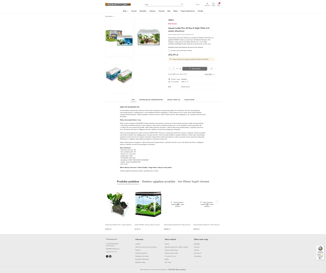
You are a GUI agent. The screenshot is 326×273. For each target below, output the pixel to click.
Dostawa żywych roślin (171, 253)
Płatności (138, 250)
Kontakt (167, 244)
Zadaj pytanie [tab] (189, 100)
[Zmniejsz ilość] (169, 68)
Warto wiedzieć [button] (170, 239)
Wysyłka (137, 244)
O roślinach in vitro (170, 256)
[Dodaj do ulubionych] (211, 69)
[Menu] (323, 246)
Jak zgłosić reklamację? (142, 259)
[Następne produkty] (217, 201)
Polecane (196, 247)
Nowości (196, 250)
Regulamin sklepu (140, 262)
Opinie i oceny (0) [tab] (173, 100)
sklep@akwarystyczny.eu (112, 249)
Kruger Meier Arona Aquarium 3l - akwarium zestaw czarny (206, 225)
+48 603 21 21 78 (111, 252)
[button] (125, 11)
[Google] (110, 256)
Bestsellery (197, 244)
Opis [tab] (133, 100)
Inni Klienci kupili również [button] (193, 181)
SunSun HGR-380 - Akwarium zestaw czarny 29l (117, 225)
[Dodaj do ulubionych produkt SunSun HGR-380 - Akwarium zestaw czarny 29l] (130, 188)
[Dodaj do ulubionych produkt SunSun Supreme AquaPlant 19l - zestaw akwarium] (189, 188)
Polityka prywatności (141, 253)
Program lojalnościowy (171, 250)
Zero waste (168, 262)
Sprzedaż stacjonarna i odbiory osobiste (176, 247)
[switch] (320, 258)
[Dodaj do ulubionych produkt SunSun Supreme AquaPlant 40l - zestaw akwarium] (160, 188)
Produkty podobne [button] (128, 181)
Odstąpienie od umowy (142, 256)
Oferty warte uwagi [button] (201, 239)
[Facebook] (107, 256)
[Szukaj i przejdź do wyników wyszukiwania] (182, 4)
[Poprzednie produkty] (109, 201)
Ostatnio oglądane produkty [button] (158, 181)
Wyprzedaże (197, 256)
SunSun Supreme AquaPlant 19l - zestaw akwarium (177, 225)
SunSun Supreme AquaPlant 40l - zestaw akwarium (148, 225)
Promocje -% (197, 253)
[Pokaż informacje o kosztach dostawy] (187, 82)
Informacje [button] (139, 239)
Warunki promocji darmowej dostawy (146, 247)
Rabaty (167, 259)
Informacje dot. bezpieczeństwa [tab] (151, 100)
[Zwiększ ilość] (177, 68)
